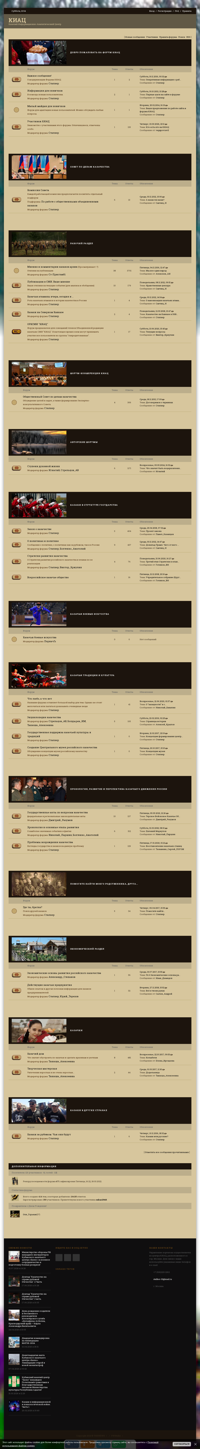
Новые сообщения (135, 37)
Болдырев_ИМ (77, 721)
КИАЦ (17, 20)
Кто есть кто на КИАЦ (157, 127)
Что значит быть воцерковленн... (163, 468)
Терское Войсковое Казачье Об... (163, 816)
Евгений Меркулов (156, 831)
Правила (186, 11)
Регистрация (165, 11)
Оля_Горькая (30, 1214)
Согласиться (181, 1444)
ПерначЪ (50, 641)
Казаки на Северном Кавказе (45, 312)
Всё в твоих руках (155, 990)
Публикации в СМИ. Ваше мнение (48, 281)
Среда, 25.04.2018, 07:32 (151, 528)
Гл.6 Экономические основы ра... (163, 975)
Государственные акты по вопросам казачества (57, 812)
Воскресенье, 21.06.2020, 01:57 (155, 701)
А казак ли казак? (155, 199)
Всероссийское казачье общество (48, 577)
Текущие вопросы (155, 331)
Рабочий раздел (81, 243)
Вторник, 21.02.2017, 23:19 (152, 733)
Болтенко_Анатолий (73, 548)
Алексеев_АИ (163, 273)
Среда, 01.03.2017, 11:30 (151, 1069)
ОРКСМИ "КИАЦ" (37, 324)
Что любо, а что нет (39, 698)
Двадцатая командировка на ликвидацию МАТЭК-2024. (35, 1340)
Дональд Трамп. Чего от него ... (162, 544)
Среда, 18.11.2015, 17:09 (151, 399)
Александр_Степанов (62, 976)
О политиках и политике (43, 540)
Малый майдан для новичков (46, 106)
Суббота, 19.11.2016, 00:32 (152, 76)
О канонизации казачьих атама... (163, 300)
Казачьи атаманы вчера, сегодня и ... (50, 296)
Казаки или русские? (157, 1136)
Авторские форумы (84, 442)
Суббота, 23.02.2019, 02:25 (152, 718)
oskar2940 (101, 1199)
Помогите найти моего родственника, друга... (104, 883)
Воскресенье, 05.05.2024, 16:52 (155, 465)
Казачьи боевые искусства (89, 614)
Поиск (181, 37)
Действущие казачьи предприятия (49, 984)
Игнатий (54, 470)
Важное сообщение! (39, 75)
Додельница (153, 1072)
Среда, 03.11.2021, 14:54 (151, 297)
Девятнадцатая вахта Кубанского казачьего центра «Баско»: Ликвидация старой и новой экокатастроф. (34, 1360)
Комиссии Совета (38, 190)
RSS (188, 37)
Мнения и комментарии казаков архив (52, 266)
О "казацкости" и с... (156, 704)
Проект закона (153, 531)
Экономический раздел (87, 948)
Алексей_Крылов (165, 724)
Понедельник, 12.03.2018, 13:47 (155, 311)
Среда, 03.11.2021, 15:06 (151, 196)
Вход (152, 11)
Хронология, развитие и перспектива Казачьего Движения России (118, 789)
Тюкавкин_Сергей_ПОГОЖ (170, 849)
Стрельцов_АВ (70, 470)
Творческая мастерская (42, 1068)
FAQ (177, 11)
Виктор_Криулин (165, 334)
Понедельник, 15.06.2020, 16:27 (155, 558)
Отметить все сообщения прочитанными (167, 1152)
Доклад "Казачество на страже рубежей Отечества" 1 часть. (34, 1296)
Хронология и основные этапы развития (53, 827)
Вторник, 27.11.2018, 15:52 (152, 987)
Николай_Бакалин (165, 707)
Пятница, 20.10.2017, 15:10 (152, 748)
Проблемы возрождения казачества (50, 842)
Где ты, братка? (32, 907)
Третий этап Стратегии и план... (162, 561)
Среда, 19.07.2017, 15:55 (151, 971)
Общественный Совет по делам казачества (50, 396)
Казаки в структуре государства (94, 504)
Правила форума (168, 37)
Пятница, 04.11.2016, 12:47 (152, 267)
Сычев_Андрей (164, 993)
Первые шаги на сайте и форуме (163, 94)
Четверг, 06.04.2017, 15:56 (152, 908)
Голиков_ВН (162, 564)
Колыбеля (151, 1057)
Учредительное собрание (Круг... (163, 577)
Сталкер (54, 83)
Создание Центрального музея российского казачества (62, 747)
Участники (152, 37)
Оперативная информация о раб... (163, 79)
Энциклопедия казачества (44, 717)
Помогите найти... (155, 911)
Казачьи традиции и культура (92, 675)
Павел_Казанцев (165, 534)
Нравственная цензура (158, 285)
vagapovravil (162, 130)
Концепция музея (155, 751)
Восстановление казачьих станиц (164, 846)
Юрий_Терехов (69, 996)
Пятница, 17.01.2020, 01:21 (152, 842)
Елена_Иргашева (165, 1060)
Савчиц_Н (161, 203)
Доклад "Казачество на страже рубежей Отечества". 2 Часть (34, 1279)
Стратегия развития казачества (47, 555)
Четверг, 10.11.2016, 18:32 (152, 1133)
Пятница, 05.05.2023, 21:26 (153, 813)
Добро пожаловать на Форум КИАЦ (95, 52)
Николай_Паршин (60, 834)
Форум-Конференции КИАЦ (89, 373)
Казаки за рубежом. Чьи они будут (49, 1134)
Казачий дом (35, 1053)
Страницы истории (156, 721)
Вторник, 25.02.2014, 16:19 (152, 105)
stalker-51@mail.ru (162, 1279)
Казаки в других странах (88, 1110)
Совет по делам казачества (90, 166)
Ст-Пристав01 (57, 274)
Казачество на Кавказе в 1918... (162, 314)
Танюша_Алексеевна (40, 725)
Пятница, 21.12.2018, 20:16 (152, 574)
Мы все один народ (156, 270)
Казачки (76, 1030)
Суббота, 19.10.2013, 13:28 (152, 91)
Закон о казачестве (39, 529)
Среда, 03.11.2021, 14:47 (151, 541)
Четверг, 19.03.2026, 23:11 (152, 124)
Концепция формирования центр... (164, 736)
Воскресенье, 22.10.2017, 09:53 (155, 1054)
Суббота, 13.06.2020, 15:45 (152, 328)
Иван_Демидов (164, 978)
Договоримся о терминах (159, 402)
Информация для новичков (44, 90)
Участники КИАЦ (38, 121)
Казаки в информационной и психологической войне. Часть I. (36, 1404)
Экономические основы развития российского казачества (64, 973)
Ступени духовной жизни (43, 466)
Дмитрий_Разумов (60, 820)
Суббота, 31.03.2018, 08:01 (152, 828)
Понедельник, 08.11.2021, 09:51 (155, 282)
